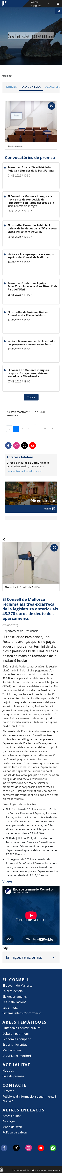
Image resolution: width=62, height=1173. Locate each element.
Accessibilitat (11, 1116)
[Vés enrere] (3, 540)
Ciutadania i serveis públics (21, 1028)
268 (45, 428)
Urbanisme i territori (16, 1056)
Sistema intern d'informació (21, 1013)
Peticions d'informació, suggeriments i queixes (29, 1099)
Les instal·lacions (14, 1002)
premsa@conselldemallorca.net (24, 471)
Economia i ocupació (17, 1039)
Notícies (11, 86)
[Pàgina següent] (52, 428)
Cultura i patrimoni (15, 1034)
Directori (8, 1091)
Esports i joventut (14, 1044)
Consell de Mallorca (1, 1169)
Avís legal (9, 1121)
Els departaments (14, 996)
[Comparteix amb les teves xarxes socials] (58, 11)
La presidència (12, 991)
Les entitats (10, 1008)
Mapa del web (12, 1127)
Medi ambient (12, 1050)
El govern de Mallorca (17, 985)
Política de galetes (15, 1132)
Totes (31, 397)
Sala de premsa (31, 86)
